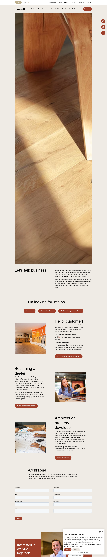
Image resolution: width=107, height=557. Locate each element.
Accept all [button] (68, 550)
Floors (18, 2)
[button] (83, 552)
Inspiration (41, 9)
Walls (25, 2)
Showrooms (87, 9)
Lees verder (79, 546)
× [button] (102, 531)
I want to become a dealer (26, 406)
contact (66, 2)
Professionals (76, 9)
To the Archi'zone (63, 458)
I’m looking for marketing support (68, 356)
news (60, 2)
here (59, 337)
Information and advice (53, 9)
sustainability (52, 2)
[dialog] (83, 542)
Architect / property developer (71, 311)
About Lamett (66, 9)
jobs (72, 2)
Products (33, 9)
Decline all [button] (76, 550)
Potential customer (47, 311)
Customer (29, 311)
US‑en (87, 2)
